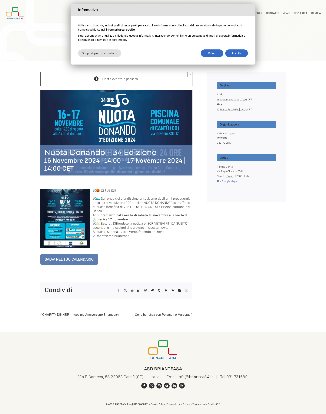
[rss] (182, 386)
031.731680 (237, 376)
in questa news (156, 228)
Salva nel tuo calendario (69, 259)
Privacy (186, 404)
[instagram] (159, 386)
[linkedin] (174, 386)
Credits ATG (214, 404)
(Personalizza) (173, 404)
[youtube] (167, 386)
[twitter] (152, 386)
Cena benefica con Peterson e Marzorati (163, 314)
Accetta (236, 53)
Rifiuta (212, 53)
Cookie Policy (158, 404)
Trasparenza (198, 404)
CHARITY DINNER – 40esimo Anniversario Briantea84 (80, 314)
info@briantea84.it (195, 376)
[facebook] (144, 386)
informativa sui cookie (120, 29)
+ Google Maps (228, 181)
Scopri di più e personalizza (100, 53)
